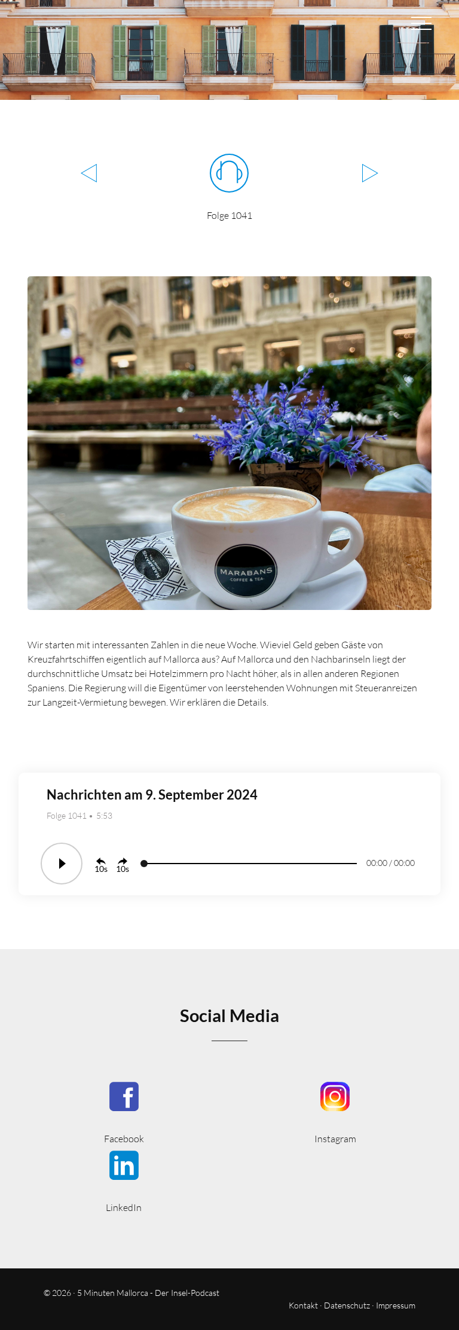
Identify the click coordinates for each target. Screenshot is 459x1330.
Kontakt (303, 1305)
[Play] (61, 863)
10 (99, 869)
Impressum (395, 1305)
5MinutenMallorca (124, 1111)
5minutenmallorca (335, 1111)
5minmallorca (124, 1180)
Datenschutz (347, 1305)
